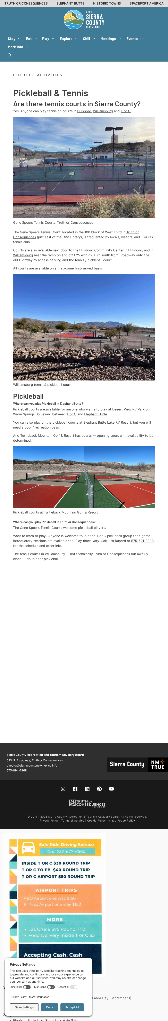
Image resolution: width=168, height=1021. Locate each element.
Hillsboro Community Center (101, 250)
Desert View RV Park (128, 409)
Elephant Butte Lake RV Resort (107, 422)
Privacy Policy (49, 820)
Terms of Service (72, 820)
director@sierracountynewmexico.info (32, 765)
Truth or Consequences (26, 3)
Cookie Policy (96, 820)
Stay (11, 38)
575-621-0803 (142, 541)
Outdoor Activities (38, 75)
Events (132, 38)
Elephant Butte (70, 3)
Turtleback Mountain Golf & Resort (47, 435)
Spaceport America (146, 3)
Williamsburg (103, 111)
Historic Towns (107, 3)
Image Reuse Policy (121, 820)
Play (45, 38)
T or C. (126, 111)
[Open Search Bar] (9, 55)
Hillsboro (84, 111)
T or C (71, 414)
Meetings (108, 38)
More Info (15, 47)
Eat (29, 38)
